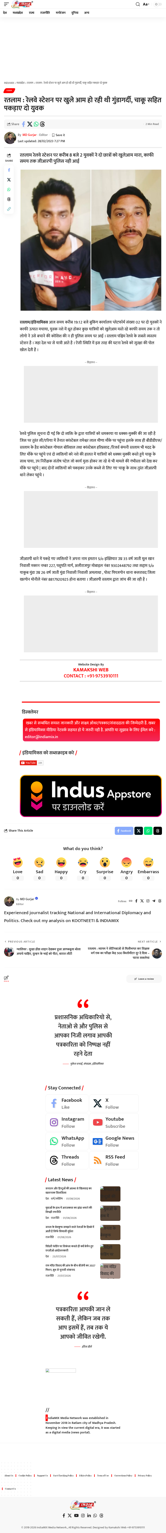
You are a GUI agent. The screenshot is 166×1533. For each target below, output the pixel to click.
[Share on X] (30, 124)
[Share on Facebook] (23, 124)
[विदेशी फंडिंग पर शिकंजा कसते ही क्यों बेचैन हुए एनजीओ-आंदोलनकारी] (110, 1251)
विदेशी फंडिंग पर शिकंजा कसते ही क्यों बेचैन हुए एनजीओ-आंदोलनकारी (69, 1248)
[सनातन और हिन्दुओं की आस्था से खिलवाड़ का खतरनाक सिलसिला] (110, 1194)
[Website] (131, 901)
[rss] (114, 1160)
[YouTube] (76, 1515)
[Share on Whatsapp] (36, 124)
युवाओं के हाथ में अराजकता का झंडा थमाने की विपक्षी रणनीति (69, 1209)
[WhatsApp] (67, 1141)
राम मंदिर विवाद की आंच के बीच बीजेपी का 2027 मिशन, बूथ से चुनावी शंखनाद (70, 1267)
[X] (142, 901)
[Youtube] (114, 1122)
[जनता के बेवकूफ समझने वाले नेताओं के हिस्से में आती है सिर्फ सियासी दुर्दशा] (110, 1232)
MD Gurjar (29, 135)
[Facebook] (136, 901)
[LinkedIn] (89, 1515)
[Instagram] (148, 901)
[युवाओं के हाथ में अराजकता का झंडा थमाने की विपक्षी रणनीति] (110, 1213)
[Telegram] (154, 901)
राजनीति (55, 1218)
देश (47, 1198)
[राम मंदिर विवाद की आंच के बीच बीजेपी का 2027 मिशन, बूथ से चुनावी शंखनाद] (110, 1271)
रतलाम (9, 90)
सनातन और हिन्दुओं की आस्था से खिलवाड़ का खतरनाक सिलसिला (69, 1190)
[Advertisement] (83, 47)
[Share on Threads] (42, 124)
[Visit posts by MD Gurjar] (9, 901)
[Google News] (114, 1141)
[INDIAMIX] (22, 4)
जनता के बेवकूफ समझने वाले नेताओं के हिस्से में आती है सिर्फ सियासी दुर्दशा (70, 1229)
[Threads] (160, 901)
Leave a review (146, 979)
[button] (7, 4)
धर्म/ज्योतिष (57, 1198)
